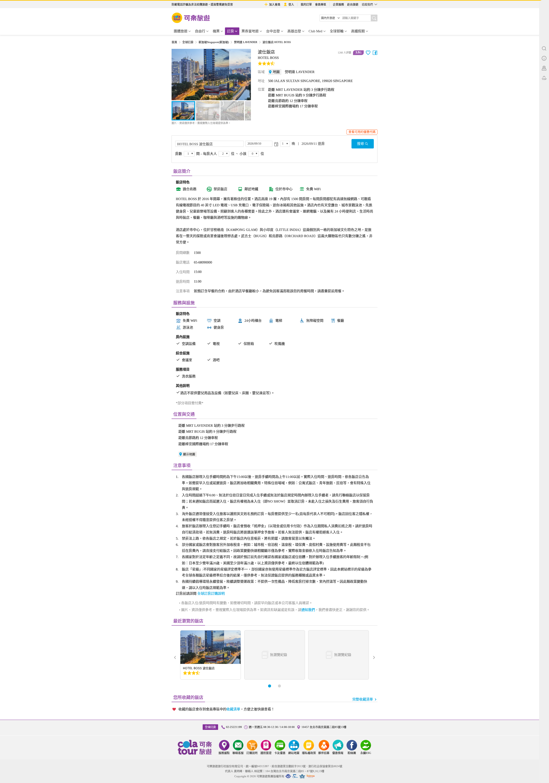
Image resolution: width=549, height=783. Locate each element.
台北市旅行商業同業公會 (288, 776)
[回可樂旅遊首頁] (191, 17)
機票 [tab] (216, 31)
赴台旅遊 (352, 4)
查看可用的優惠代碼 (362, 131)
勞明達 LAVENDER (245, 42)
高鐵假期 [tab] (358, 31)
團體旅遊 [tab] (180, 31)
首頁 (174, 42)
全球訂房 (187, 42)
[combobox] (330, 18)
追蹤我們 (367, 4)
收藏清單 (233, 709)
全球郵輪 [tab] (337, 31)
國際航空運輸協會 (302, 776)
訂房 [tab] (230, 31)
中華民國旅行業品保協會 (295, 776)
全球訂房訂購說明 (211, 593)
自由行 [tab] (200, 31)
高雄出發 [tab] (294, 31)
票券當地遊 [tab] (250, 31)
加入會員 (274, 4)
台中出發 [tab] (273, 31)
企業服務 (338, 4)
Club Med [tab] (315, 31)
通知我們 (308, 610)
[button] (177, 74)
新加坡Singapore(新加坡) (214, 42)
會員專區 (320, 4)
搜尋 (360, 143)
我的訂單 (306, 4)
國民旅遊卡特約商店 (310, 776)
